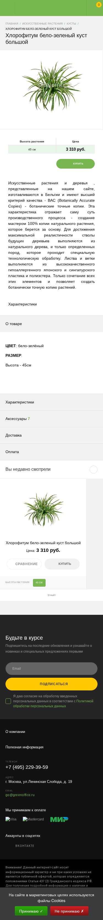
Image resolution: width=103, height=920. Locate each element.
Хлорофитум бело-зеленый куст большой (43, 543)
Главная (46, 8)
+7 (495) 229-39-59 (26, 767)
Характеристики (22, 304)
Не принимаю (69, 911)
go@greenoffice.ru (20, 795)
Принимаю (31, 911)
